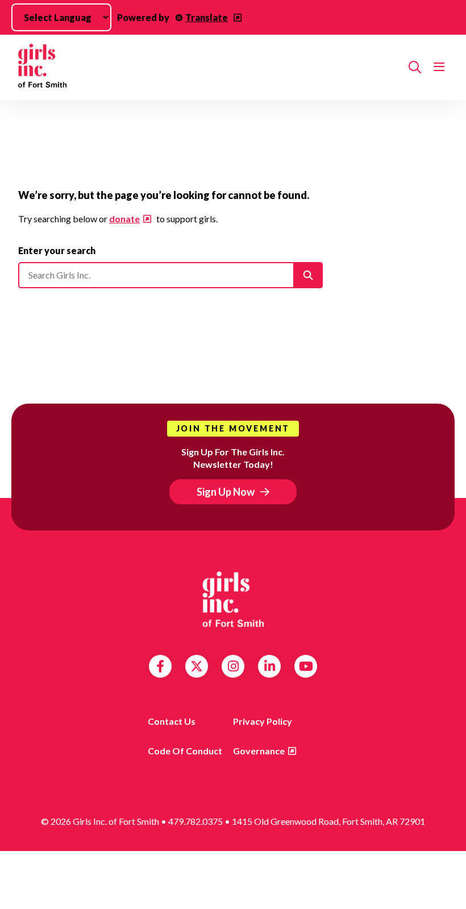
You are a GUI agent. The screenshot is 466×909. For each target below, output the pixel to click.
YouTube (306, 666)
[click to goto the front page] (233, 599)
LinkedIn (269, 666)
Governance (259, 750)
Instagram (233, 666)
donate (124, 218)
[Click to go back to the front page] (209, 67)
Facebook (160, 666)
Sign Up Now (226, 491)
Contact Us (171, 721)
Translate (206, 17)
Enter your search (56, 250)
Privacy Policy (262, 721)
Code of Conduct (185, 750)
